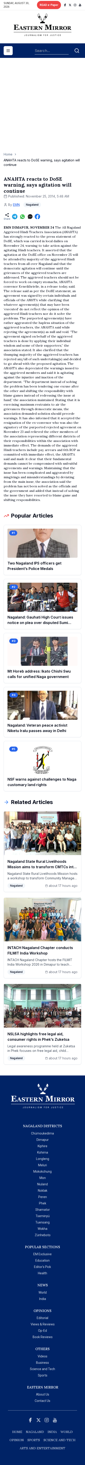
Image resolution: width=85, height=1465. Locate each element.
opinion (17, 1440)
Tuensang (42, 1222)
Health (42, 1273)
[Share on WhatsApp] (22, 216)
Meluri (42, 1165)
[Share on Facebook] (37, 216)
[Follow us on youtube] (80, 5)
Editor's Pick (42, 1267)
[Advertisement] (42, 107)
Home (8, 154)
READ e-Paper (49, 5)
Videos (42, 1356)
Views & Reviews (43, 1324)
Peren (42, 1197)
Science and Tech (42, 1369)
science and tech (59, 1440)
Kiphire (42, 1146)
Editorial (42, 1318)
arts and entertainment (42, 1448)
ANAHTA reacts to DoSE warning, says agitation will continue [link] (42, 162)
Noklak (42, 1190)
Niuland (42, 1184)
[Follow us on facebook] (65, 5)
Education (42, 1260)
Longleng (42, 1159)
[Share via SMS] (30, 216)
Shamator (42, 1209)
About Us (42, 1394)
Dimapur (42, 1140)
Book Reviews (43, 1337)
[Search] (76, 50)
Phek (42, 1203)
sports (33, 1440)
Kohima (42, 1152)
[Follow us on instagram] (75, 5)
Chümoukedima (42, 1133)
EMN (16, 205)
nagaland (35, 1432)
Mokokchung (42, 1171)
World (43, 1292)
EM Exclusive (42, 1254)
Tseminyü (43, 1216)
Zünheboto (43, 1235)
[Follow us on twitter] (70, 5)
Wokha (42, 1229)
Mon (42, 1178)
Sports (42, 1375)
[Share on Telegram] (14, 216)
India (42, 1299)
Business (42, 1362)
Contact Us (42, 1401)
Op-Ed (42, 1330)
